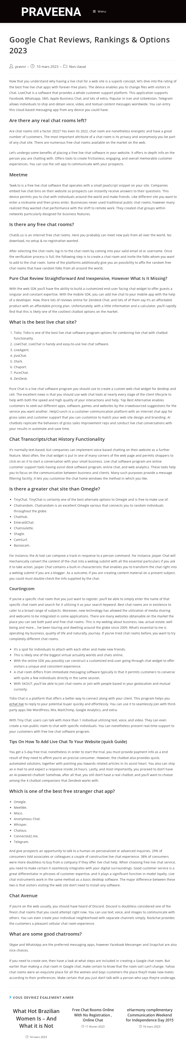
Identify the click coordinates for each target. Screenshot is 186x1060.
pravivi (20, 66)
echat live (16, 704)
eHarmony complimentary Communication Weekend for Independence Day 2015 (150, 1015)
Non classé (77, 66)
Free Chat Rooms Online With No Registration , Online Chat (93, 1015)
